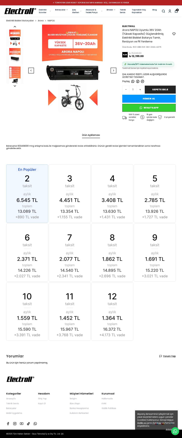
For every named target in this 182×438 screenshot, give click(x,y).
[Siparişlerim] (170, 11)
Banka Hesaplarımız (79, 408)
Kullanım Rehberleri (79, 413)
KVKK (104, 403)
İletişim (73, 398)
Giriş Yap (42, 398)
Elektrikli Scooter (42, 11)
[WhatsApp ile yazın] (175, 431)
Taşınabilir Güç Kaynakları (139, 11)
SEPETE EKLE (160, 89)
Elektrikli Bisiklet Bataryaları (20, 20)
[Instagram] (14, 423)
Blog (154, 9)
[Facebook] (8, 423)
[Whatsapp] (35, 423)
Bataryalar (60, 9)
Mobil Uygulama (14, 413)
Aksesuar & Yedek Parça (91, 11)
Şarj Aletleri (75, 11)
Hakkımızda (107, 398)
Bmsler (110, 9)
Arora (41, 20)
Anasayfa (11, 398)
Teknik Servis (123, 11)
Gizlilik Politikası (109, 408)
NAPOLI (51, 20)
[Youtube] (21, 423)
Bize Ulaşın (75, 403)
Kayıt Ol (42, 403)
